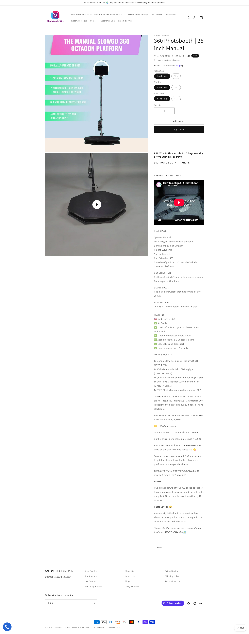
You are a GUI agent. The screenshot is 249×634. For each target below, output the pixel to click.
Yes (176, 76)
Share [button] (159, 547)
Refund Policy (171, 571)
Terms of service (99, 627)
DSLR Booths (91, 576)
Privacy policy (85, 627)
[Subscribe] (94, 603)
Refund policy (72, 627)
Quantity (157, 105)
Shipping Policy (172, 576)
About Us (129, 571)
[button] (81, 15)
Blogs (127, 581)
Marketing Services (93, 586)
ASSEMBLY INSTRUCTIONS (167, 175)
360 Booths (90, 581)
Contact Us (130, 576)
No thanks (162, 76)
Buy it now (178, 129)
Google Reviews (132, 586)
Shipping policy (114, 627)
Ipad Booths (91, 571)
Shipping (157, 60)
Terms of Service (172, 581)
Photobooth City (57, 627)
